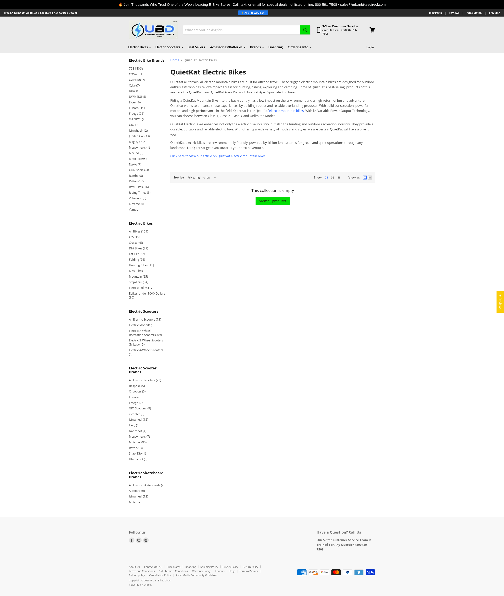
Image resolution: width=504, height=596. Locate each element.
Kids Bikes (136, 271)
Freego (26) (136, 113)
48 (339, 177)
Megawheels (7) (139, 436)
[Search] (305, 29)
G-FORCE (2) (137, 119)
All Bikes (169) (138, 231)
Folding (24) (137, 259)
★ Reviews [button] (500, 302)
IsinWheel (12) (138, 419)
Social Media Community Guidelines (196, 575)
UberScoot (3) (138, 459)
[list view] (370, 177)
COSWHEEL (136, 74)
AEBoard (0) (137, 491)
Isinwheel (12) (138, 130)
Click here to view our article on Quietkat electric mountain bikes (218, 156)
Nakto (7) (135, 164)
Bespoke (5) (137, 386)
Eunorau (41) (137, 108)
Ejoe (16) (135, 102)
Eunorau (134, 397)
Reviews (454, 13)
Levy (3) (134, 425)
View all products (272, 201)
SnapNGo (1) (137, 453)
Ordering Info (298, 47)
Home (174, 60)
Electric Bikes (138, 47)
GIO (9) (133, 125)
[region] (252, 4)
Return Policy (250, 567)
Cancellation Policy (160, 575)
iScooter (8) (136, 414)
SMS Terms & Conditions (173, 571)
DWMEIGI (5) (137, 97)
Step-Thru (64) (138, 282)
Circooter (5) (137, 391)
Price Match (474, 13)
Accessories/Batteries (226, 47)
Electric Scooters (168, 47)
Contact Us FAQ (153, 567)
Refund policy (137, 575)
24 (326, 177)
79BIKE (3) (136, 68)
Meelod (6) (136, 153)
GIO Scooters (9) (140, 408)
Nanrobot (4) (137, 431)
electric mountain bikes (286, 111)
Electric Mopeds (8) (141, 325)
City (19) (134, 237)
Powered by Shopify (140, 584)
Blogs (232, 571)
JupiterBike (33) (139, 136)
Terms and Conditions (142, 571)
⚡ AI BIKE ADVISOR (253, 13)
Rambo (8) (136, 176)
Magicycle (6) (137, 142)
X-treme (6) (136, 204)
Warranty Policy (201, 571)
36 (332, 177)
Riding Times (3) (139, 192)
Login (370, 47)
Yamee (133, 209)
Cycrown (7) (137, 80)
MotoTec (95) (137, 159)
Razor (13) (136, 448)
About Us (134, 567)
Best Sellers (196, 47)
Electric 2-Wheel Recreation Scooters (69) (145, 333)
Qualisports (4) (139, 170)
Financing (275, 47)
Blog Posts (435, 13)
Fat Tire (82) (137, 254)
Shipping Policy (209, 567)
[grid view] (365, 177)
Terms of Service (248, 571)
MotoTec (135, 502)
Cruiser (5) (136, 243)
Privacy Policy (230, 567)
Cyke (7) (134, 85)
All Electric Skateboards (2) (146, 485)
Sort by (178, 177)
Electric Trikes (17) (141, 288)
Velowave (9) (137, 198)
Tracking (494, 13)
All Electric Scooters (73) (145, 319)
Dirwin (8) (135, 91)
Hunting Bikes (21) (141, 265)
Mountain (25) (138, 276)
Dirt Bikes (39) (138, 248)
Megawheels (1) (139, 147)
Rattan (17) (136, 181)
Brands (256, 47)
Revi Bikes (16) (139, 187)
